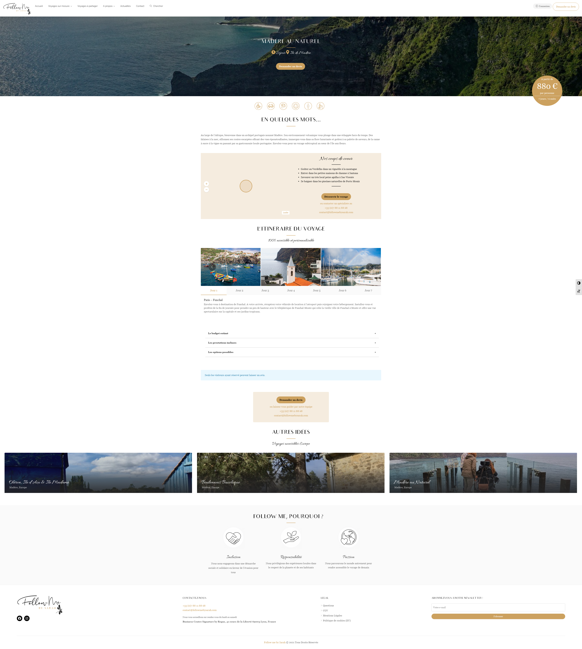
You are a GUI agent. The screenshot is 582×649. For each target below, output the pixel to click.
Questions (328, 605)
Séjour (280, 53)
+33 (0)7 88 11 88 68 (336, 207)
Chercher (158, 6)
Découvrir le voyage (336, 196)
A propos (107, 6)
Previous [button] (212, 267)
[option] (291, 267)
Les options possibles (220, 352)
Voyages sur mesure (59, 6)
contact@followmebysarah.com (336, 212)
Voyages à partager (87, 6)
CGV (325, 610)
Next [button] (370, 267)
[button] (206, 183)
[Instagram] (27, 618)
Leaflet (285, 213)
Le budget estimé (218, 333)
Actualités (125, 6)
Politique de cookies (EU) (337, 620)
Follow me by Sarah (275, 642)
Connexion (544, 6)
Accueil (39, 6)
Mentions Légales (332, 615)
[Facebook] (19, 618)
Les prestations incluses (222, 342)
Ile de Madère (300, 53)
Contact (140, 6)
